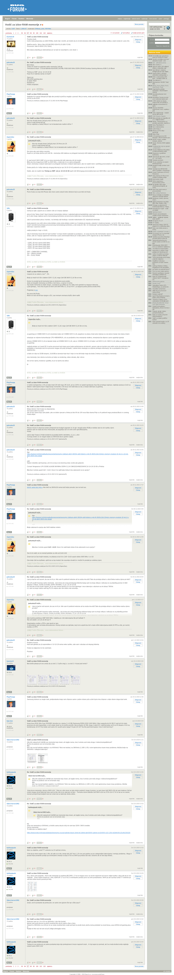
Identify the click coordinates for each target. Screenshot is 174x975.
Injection (10, 721)
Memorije (29, 19)
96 (25, 33)
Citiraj (138, 42)
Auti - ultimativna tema (159, 62)
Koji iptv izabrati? (157, 294)
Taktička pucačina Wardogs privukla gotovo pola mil (161, 237)
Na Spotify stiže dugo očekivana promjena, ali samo (159, 186)
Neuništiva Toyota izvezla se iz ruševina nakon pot (160, 98)
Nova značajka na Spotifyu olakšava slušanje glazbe (160, 195)
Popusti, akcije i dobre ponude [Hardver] (159, 312)
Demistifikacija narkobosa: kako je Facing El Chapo (160, 56)
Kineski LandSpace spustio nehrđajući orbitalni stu (160, 273)
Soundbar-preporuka (158, 288)
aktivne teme (136, 18)
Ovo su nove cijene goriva (160, 271)
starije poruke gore (138, 33)
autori (160, 18)
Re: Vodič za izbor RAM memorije (39, 62)
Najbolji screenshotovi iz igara (159, 105)
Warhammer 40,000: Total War (160, 82)
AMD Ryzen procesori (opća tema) (159, 291)
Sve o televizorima (158, 127)
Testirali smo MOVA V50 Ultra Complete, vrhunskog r (161, 169)
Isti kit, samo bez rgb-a (34, 487)
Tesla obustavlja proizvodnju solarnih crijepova (161, 258)
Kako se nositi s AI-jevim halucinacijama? (160, 315)
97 (28, 33)
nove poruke (153, 18)
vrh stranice (167, 971)
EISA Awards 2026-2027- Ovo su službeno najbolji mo (161, 246)
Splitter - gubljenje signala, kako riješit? (160, 218)
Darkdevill (10, 37)
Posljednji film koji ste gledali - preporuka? (161, 147)
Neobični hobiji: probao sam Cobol (160, 166)
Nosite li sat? (156, 283)
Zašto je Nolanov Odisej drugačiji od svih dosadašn (160, 266)
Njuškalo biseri (157, 212)
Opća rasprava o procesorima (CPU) (158, 181)
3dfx (8, 208)
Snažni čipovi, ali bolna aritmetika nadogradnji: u (160, 74)
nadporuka (139, 132)
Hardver (21, 19)
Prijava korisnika (156, 35)
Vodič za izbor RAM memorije (37, 37)
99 (34, 33)
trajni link (140, 57)
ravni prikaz (126, 33)
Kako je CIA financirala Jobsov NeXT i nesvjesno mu (160, 278)
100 (37, 33)
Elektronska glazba (158, 281)
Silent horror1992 (13, 740)
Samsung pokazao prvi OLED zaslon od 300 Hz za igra (160, 241)
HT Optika (155, 222)
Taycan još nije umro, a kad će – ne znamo (160, 157)
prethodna (9, 33)
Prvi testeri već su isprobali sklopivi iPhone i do (160, 234)
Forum (14, 19)
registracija (127, 18)
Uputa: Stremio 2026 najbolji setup (161, 143)
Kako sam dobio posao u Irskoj (160, 228)
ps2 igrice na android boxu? (161, 269)
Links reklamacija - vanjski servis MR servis (160, 113)
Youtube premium (157, 160)
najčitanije (145, 18)
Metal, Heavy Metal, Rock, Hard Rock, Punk (160, 86)
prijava (120, 18)
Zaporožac (11, 137)
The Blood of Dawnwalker (160, 248)
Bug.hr (7, 19)
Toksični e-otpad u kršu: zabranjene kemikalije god (160, 300)
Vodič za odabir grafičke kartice (159, 318)
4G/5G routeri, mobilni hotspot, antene (159, 140)
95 (22, 33)
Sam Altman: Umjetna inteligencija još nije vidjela (160, 70)
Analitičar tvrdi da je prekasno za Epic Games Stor (160, 262)
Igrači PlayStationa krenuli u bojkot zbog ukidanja (161, 296)
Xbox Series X (156, 64)
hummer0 (10, 661)
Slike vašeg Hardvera (159, 193)
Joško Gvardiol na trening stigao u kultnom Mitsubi (160, 254)
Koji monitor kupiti (157, 179)
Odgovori (138, 39)
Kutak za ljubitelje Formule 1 (161, 231)
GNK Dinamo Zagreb (158, 116)
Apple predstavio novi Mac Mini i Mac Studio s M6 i (160, 202)
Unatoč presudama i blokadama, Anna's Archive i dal (161, 308)
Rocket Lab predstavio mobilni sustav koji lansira (160, 214)
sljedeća (49, 33)
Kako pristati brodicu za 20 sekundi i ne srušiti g (160, 322)
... (19, 33)
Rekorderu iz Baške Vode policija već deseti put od (160, 251)
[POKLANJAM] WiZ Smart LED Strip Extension (160, 303)
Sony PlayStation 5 (158, 125)
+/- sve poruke (114, 33)
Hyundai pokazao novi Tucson (159, 94)
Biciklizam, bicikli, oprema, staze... (160, 199)
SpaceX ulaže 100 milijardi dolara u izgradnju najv (160, 67)
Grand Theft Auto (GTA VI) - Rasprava (161, 173)
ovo (36, 290)
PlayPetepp (11, 94)
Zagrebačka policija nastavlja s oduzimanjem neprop (160, 90)
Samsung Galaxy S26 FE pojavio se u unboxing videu (161, 225)
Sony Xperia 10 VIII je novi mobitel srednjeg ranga (160, 176)
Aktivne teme (154, 52)
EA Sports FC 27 (157, 221)
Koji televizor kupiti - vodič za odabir (160, 209)
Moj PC (9, 113)
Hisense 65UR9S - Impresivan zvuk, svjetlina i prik (160, 109)
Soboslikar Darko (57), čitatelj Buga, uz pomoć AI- (160, 286)
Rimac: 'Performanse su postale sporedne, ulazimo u (161, 122)
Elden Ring (155, 134)
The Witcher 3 (156, 80)
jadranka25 (11, 62)
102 (44, 33)
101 (41, 33)
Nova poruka (139, 24)
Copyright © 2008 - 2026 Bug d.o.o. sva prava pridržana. (87, 974)
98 (31, 33)
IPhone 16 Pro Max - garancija (158, 131)
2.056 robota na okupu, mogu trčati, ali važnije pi (160, 101)
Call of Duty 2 (156, 129)
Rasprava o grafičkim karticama (159, 154)
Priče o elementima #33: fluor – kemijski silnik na (159, 77)
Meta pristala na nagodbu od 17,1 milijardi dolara (161, 118)
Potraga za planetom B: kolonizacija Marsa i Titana (160, 205)
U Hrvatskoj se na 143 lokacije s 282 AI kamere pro (161, 136)
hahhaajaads (11, 772)
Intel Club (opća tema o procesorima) (159, 190)
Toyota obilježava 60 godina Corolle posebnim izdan (161, 150)
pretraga (166, 18)
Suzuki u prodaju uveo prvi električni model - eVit (160, 60)
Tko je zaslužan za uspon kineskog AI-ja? (160, 162)
